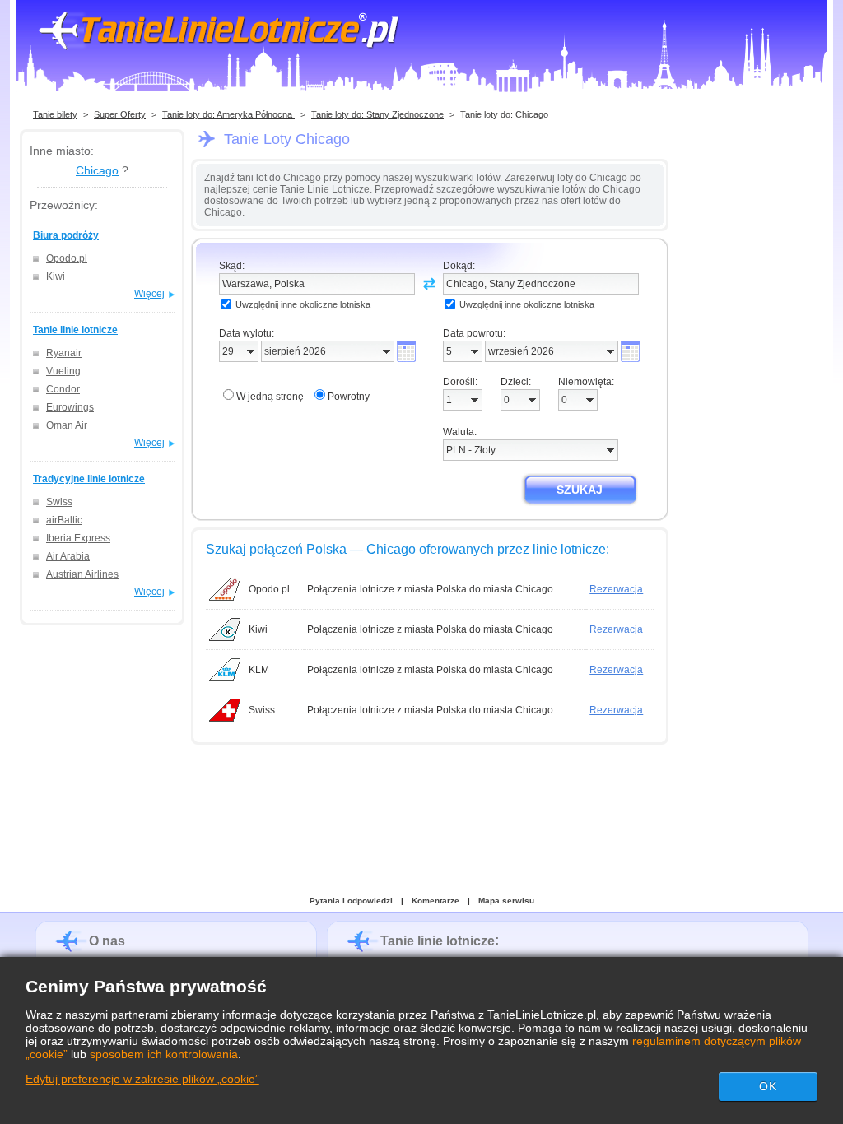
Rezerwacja (616, 589)
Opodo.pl (66, 258)
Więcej (149, 294)
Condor (63, 389)
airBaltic (64, 520)
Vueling (63, 371)
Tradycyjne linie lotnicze (89, 479)
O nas (107, 941)
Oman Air (66, 425)
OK (768, 1086)
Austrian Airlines (82, 574)
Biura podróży (66, 235)
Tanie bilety (55, 114)
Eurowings (70, 407)
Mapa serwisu (506, 900)
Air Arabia (68, 556)
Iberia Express (78, 538)
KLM (259, 670)
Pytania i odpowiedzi (351, 900)
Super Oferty (120, 114)
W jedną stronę (270, 396)
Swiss (59, 502)
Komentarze (435, 900)
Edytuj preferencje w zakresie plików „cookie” (142, 1078)
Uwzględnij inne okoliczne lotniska (302, 304)
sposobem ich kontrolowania (164, 1054)
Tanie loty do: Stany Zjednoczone (377, 114)
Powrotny (349, 396)
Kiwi (55, 276)
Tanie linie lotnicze (75, 330)
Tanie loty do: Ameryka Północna (228, 114)
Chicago (97, 170)
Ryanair (64, 353)
